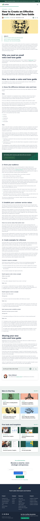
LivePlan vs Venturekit (34, 504)
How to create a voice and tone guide (12, 39)
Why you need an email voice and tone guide (13, 37)
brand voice (31, 60)
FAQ (3, 504)
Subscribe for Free (25, 518)
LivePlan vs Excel (33, 499)
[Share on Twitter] (33, 17)
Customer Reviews (5, 501)
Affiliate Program (22, 503)
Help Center (21, 498)
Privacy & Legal (10, 517)
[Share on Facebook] (35, 17)
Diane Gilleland (6, 17)
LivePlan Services (22, 499)
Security (3, 507)
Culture (13, 503)
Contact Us (14, 498)
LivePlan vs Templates (34, 498)
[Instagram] (2, 514)
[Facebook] (4, 514)
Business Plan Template (23, 507)
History (13, 501)
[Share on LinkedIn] (37, 17)
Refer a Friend (21, 504)
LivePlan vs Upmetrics (34, 503)
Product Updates (5, 503)
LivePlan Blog (4, 9)
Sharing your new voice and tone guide (12, 40)
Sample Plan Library (22, 506)
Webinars (20, 501)
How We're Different (6, 499)
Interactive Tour (5, 498)
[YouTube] (8, 514)
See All (35, 390)
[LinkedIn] (6, 514)
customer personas (19, 169)
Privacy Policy (26, 479)
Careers (13, 499)
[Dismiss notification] (38, 1)
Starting (10, 9)
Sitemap (20, 509)
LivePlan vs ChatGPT (34, 501)
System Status (4, 506)
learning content (19, 376)
